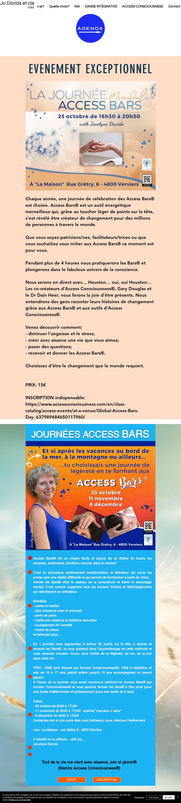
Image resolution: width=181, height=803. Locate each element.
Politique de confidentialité (19, 799)
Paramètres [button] (139, 797)
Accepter (168, 797)
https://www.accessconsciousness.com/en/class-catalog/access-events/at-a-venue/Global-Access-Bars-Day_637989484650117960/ (81, 410)
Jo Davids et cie (17, 3)
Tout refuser (154, 797)
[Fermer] (177, 797)
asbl (31, 7)
